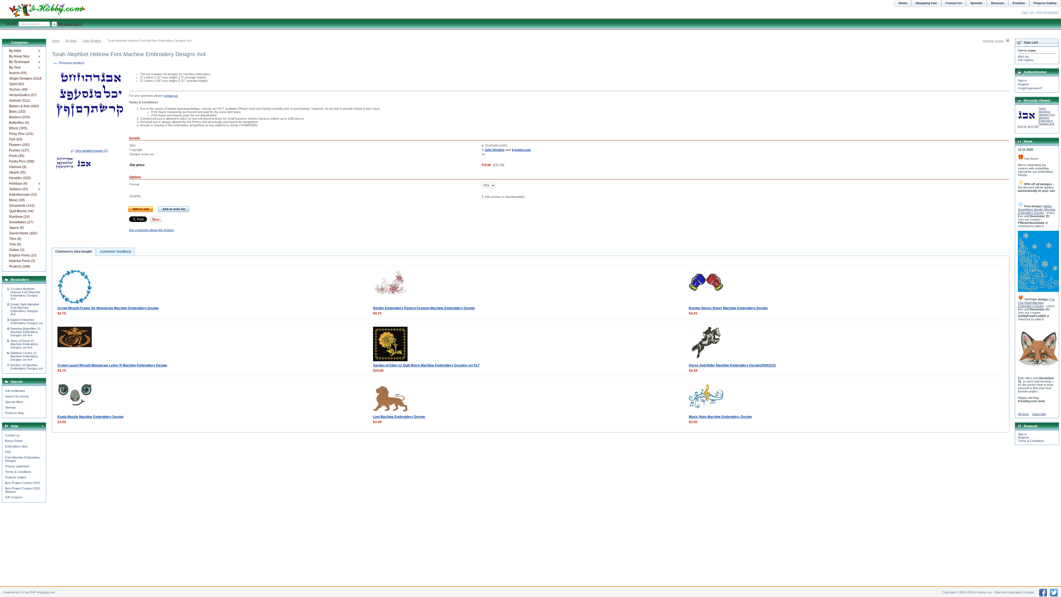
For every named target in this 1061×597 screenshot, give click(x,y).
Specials (976, 3)
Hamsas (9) (18, 167)
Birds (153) (17, 112)
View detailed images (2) (91, 150)
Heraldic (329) (20, 178)
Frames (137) (19, 150)
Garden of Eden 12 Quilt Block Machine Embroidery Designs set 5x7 (426, 365)
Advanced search (70, 24)
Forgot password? (1030, 88)
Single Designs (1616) (25, 78)
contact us (171, 95)
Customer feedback (115, 251)
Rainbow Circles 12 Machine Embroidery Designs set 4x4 (24, 356)
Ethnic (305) (18, 128)
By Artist (71, 40)
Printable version (993, 40)
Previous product (68, 63)
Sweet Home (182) (23, 233)
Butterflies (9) (19, 123)
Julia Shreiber (92, 40)
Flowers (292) (19, 145)
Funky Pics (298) (21, 161)
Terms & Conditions (18, 471)
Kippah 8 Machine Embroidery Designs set (26, 321)
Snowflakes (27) (21, 222)
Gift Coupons (14, 497)
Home (56, 40)
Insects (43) (18, 73)
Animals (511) (19, 101)
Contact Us (954, 3)
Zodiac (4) (16, 250)
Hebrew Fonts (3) (22, 261)
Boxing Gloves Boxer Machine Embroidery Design (728, 308)
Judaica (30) (18, 189)
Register (1023, 84)
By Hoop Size (19, 56)
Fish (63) (15, 139)
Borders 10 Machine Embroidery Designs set (26, 366)
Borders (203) (19, 117)
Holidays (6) (18, 183)
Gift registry (1026, 60)
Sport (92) (16, 84)
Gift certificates (15, 390)
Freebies (1019, 3)
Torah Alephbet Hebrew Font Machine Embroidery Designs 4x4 (1047, 116)
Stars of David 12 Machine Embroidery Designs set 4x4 (24, 344)
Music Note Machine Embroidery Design (720, 417)
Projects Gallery (16, 477)
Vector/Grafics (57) (23, 95)
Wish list (1023, 56)
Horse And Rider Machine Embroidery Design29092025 (732, 365)
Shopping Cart (926, 3)
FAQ (8, 452)
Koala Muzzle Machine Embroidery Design (90, 417)
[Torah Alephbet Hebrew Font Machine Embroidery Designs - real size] (84, 165)
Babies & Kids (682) (24, 106)
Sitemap (10, 407)
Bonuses (997, 3)
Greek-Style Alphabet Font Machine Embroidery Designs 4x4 (24, 309)
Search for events (17, 396)
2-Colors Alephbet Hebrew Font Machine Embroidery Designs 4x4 (25, 293)
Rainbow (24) (19, 217)
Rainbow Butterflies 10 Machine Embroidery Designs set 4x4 (25, 332)
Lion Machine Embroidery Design (399, 417)
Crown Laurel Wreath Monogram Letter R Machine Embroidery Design (112, 365)
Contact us (12, 435)
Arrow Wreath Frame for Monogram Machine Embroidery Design (108, 308)
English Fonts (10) (22, 255)
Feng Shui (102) (21, 134)
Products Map (14, 413)
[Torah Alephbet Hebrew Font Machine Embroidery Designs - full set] (64, 165)
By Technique (19, 62)
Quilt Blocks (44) (21, 211)
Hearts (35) (17, 172)
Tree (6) (15, 244)
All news (1023, 414)
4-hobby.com (521, 149)
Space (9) (16, 228)
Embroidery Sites (16, 446)
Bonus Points (14, 440)
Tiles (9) (15, 239)
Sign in (1022, 80)
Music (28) (17, 200)
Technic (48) (18, 89)
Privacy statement (17, 466)
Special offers (14, 402)
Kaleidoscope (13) (23, 195)
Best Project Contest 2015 (22, 483)
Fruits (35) (16, 156)
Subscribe (1039, 414)
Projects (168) (19, 266)
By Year (15, 67)
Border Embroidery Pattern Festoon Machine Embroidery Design (424, 308)
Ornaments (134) (22, 206)
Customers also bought (73, 251)
